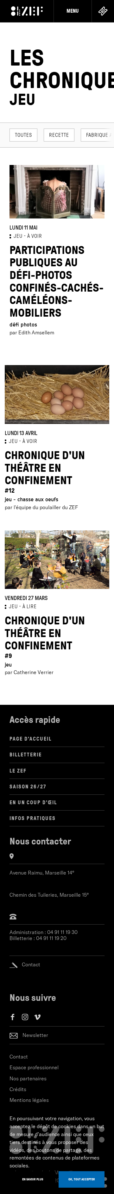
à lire (29, 606)
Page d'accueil (31, 739)
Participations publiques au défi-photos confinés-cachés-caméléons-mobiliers (57, 281)
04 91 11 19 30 (62, 932)
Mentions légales (29, 1100)
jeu (18, 236)
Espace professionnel (34, 1067)
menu (72, 11)
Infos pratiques (33, 818)
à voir (34, 236)
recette (59, 135)
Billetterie (26, 754)
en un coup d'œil (33, 802)
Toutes (23, 135)
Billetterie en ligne (103, 11)
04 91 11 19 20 (51, 938)
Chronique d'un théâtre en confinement (45, 471)
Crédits (18, 1089)
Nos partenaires (28, 1078)
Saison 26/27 (28, 786)
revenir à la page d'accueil (27, 11)
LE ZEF (18, 771)
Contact (19, 1056)
